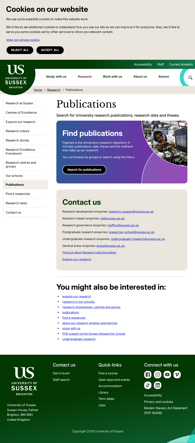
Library (103, 392)
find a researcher (74, 318)
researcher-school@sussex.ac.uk (131, 232)
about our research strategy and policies (89, 323)
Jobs (101, 405)
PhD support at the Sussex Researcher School (93, 333)
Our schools (14, 176)
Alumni (163, 76)
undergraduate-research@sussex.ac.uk (138, 239)
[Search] (187, 77)
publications (70, 312)
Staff (160, 64)
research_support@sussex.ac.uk (131, 211)
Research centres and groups (21, 164)
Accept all (50, 50)
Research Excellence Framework (20, 151)
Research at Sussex (19, 103)
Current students (181, 64)
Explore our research (76, 259)
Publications (15, 184)
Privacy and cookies (158, 402)
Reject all (20, 50)
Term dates (106, 399)
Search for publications (84, 169)
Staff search (61, 380)
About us (140, 76)
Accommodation (110, 386)
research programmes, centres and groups (91, 307)
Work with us (112, 76)
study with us (71, 328)
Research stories (17, 140)
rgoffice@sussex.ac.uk (123, 225)
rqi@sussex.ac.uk (112, 218)
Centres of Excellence (21, 112)
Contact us (13, 212)
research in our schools (78, 302)
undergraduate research (78, 339)
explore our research (76, 296)
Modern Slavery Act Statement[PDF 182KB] (165, 410)
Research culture (17, 131)
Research (85, 76)
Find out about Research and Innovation (89, 252)
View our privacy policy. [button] (23, 40)
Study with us (56, 76)
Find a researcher (18, 194)
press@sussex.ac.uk (111, 246)
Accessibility (143, 64)
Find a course (107, 373)
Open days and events (114, 380)
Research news (16, 203)
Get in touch (61, 373)
